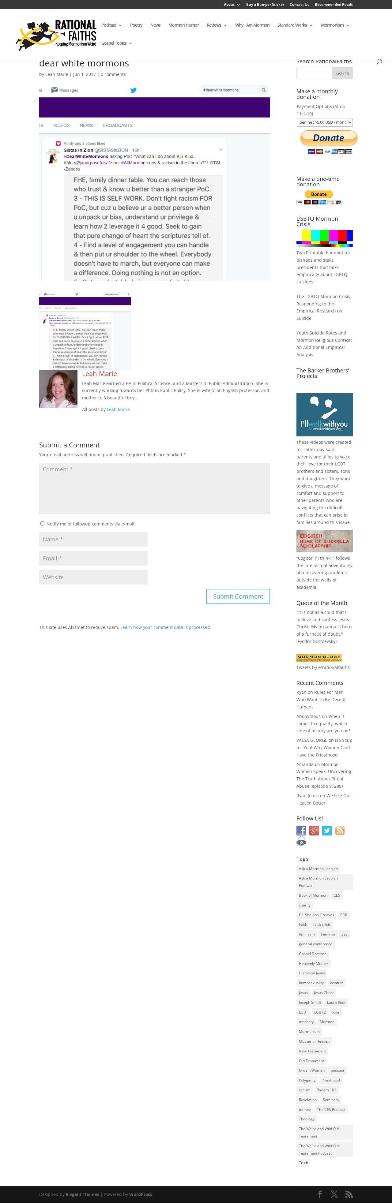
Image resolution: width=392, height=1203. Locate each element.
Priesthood (331, 1080)
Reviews (214, 25)
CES (337, 895)
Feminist (328, 934)
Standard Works (292, 25)
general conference (315, 944)
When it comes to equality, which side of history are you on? (323, 723)
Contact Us (299, 5)
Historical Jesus (312, 973)
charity (305, 905)
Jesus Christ (324, 992)
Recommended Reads (334, 5)
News (155, 25)
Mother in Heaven (314, 1041)
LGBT (340, 464)
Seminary (331, 1099)
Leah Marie (56, 74)
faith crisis (322, 924)
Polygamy (307, 1080)
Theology (307, 1119)
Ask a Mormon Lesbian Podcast (318, 882)
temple (305, 1109)
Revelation (308, 1099)
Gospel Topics (113, 43)
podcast (337, 1070)
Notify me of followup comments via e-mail (90, 524)
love (335, 1012)
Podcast (108, 25)
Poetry (136, 25)
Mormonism (332, 25)
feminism (307, 934)
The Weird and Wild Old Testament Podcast (319, 1149)
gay (344, 934)
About (229, 5)
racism (305, 1090)
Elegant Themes (82, 1194)
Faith (303, 924)
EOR (343, 914)
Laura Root (336, 1002)
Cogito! (305, 558)
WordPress (140, 1194)
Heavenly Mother (313, 963)
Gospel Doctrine (312, 953)
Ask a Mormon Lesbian (318, 868)
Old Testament (311, 1060)
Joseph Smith (310, 1002)
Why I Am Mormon (252, 25)
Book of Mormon (313, 895)
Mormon (327, 1021)
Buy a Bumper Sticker (265, 5)
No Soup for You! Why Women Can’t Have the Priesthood (324, 747)
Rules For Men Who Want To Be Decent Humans (321, 699)
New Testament (312, 1051)
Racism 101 (326, 1090)
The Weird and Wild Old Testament (319, 1132)
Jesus (303, 992)
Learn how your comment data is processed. (165, 627)
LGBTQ (320, 1012)
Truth (303, 1162)
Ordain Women (312, 1070)
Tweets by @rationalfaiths (323, 667)
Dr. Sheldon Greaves (316, 914)
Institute (337, 982)
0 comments (113, 74)
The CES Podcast (331, 1109)
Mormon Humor (183, 25)
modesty (306, 1021)
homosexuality (311, 982)
